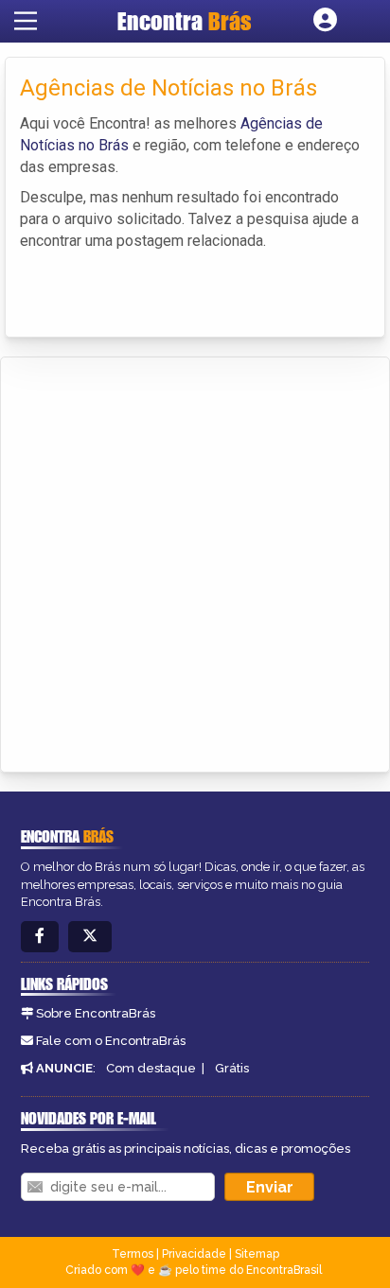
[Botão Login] (325, 21)
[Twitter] (90, 936)
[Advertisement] (195, 562)
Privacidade (194, 1254)
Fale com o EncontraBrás (111, 1041)
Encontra (184, 21)
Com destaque (151, 1068)
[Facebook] (40, 936)
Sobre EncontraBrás (95, 1013)
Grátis (232, 1068)
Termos (132, 1254)
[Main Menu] (25, 21)
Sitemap (257, 1254)
